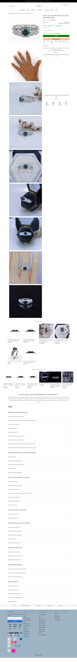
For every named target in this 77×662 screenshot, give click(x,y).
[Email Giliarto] (10, 630)
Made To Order (61, 23)
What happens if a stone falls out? (38, 560)
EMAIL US (56, 614)
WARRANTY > (61, 605)
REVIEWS (40, 618)
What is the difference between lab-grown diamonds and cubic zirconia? (38, 447)
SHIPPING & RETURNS (26, 618)
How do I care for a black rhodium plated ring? (38, 573)
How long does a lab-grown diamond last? (38, 436)
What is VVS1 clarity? (38, 428)
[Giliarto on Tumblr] (15, 628)
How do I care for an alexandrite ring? (38, 577)
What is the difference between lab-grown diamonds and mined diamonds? (38, 420)
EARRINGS (40, 10)
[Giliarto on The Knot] (8, 633)
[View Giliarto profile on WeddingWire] (9, 640)
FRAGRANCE (25, 627)
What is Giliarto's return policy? (38, 552)
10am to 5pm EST (57, 620)
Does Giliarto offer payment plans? (38, 593)
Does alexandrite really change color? (38, 461)
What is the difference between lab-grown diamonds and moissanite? (38, 444)
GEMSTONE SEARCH (42, 631)
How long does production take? (38, 527)
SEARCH (24, 616)
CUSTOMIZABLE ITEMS (26, 625)
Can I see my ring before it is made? (38, 485)
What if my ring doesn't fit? (38, 518)
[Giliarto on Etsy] (12, 633)
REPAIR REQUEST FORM (26, 623)
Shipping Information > (26, 605)
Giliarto (36, 655)
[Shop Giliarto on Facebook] (18, 635)
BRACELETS (47, 10)
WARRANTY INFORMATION (27, 620)
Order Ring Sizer (51, 25)
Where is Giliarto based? (38, 586)
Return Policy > (50, 605)
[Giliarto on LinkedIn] (19, 628)
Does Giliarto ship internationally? (38, 535)
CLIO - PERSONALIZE (42, 620)
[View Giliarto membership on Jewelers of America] (15, 640)
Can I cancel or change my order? (38, 543)
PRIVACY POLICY (25, 629)
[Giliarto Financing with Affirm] (13, 635)
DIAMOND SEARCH (42, 629)
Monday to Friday (57, 618)
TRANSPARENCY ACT (26, 631)
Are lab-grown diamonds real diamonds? (38, 416)
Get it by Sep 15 (66, 23)
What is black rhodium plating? (38, 501)
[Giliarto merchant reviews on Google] (16, 647)
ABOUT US (25, 614)
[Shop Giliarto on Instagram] (17, 635)
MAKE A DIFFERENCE (42, 625)
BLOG (40, 616)
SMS (53, 104)
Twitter (47, 102)
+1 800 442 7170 (12, 6)
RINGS (28, 10)
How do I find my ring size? (38, 514)
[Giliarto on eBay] (16, 633)
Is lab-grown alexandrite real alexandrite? (38, 464)
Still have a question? (38, 601)
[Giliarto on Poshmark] (19, 633)
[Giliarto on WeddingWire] (10, 633)
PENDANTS (33, 10)
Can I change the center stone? (38, 489)
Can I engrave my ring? (38, 505)
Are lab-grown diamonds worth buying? (38, 440)
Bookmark (59, 104)
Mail (66, 102)
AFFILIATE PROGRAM (42, 614)
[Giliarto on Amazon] (17, 633)
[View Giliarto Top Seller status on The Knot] (15, 643)
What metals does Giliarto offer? (38, 497)
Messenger (47, 104)
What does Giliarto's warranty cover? (38, 556)
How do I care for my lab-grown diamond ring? (38, 569)
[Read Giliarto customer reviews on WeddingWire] (21, 640)
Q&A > (15, 605)
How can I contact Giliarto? (38, 590)
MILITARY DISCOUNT (42, 623)
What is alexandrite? (38, 457)
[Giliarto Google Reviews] (14, 633)
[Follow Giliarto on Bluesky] (15, 635)
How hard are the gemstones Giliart (38, 472)
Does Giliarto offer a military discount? (38, 597)
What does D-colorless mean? (38, 424)
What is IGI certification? (38, 432)
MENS (52, 10)
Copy (66, 104)
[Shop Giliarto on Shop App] (11, 635)
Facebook (53, 102)
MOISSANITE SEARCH (42, 627)
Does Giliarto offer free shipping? (38, 531)
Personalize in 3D (56, 39)
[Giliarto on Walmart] (21, 633)
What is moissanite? (38, 468)
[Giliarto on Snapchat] (10, 628)
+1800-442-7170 (57, 616)
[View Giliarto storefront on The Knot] (12, 643)
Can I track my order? (38, 539)
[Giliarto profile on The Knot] (9, 651)
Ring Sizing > (39, 605)
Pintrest (59, 102)
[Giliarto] (38, 4)
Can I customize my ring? (38, 481)
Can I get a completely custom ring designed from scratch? (38, 493)
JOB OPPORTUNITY (26, 636)
